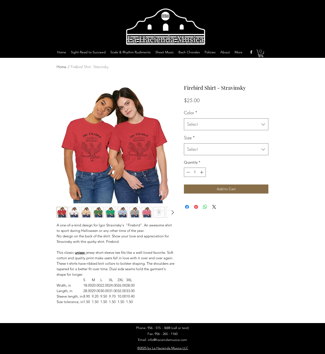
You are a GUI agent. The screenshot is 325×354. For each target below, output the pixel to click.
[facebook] (251, 52)
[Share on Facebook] (187, 207)
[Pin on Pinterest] (196, 207)
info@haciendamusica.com (167, 340)
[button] (260, 53)
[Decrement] (188, 172)
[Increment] (202, 172)
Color (190, 112)
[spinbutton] (195, 172)
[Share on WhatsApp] (205, 207)
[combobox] (226, 124)
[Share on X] (214, 207)
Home (61, 66)
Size (189, 137)
